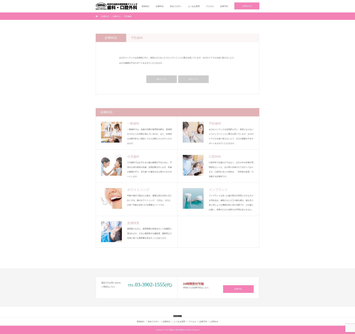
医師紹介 (145, 6)
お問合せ (214, 321)
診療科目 (160, 6)
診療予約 (224, 6)
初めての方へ (176, 6)
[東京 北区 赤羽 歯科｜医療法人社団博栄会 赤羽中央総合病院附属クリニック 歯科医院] (116, 6)
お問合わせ (247, 6)
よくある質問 (194, 6)
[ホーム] (97, 16)
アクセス (210, 6)
